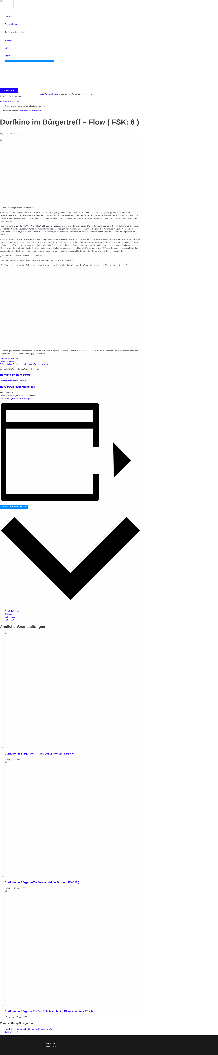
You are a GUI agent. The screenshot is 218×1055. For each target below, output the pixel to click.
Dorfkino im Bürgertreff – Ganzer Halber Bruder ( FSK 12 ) (42, 882)
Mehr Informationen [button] (9, 358)
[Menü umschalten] (29, 61)
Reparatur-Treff (12, 1032)
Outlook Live (10, 620)
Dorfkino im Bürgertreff (15, 374)
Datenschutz (51, 1046)
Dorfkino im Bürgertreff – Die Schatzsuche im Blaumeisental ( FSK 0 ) (49, 1011)
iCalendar (9, 614)
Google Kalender (12, 611)
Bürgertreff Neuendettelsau (17, 386)
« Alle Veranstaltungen (9, 101)
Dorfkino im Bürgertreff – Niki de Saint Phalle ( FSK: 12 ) (29, 1029)
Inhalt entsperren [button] (7, 361)
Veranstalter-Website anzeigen (13, 381)
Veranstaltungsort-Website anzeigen (16, 398)
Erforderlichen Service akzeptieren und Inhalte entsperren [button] (25, 364)
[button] (13, 56)
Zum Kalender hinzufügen (14, 507)
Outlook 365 (10, 617)
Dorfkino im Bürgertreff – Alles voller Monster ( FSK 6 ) (40, 753)
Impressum (50, 1043)
